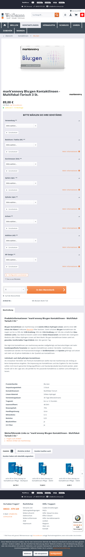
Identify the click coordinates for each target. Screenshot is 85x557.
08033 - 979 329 (11, 508)
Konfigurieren (56, 553)
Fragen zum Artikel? (13, 439)
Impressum (27, 523)
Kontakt (45, 529)
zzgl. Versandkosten (16, 105)
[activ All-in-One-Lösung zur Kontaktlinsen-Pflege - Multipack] (15, 468)
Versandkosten (37, 535)
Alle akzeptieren (41, 553)
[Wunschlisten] (65, 15)
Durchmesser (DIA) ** (13, 159)
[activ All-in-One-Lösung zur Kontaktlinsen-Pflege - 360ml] (42, 468)
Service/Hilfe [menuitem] (77, 11)
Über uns (45, 526)
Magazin (45, 523)
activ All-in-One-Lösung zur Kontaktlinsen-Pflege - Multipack (16, 479)
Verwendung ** (11, 120)
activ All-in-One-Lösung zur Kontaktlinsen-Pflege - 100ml (69, 479)
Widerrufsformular (30, 518)
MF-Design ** (10, 254)
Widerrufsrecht (28, 513)
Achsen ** (9, 216)
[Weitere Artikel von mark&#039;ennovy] (75, 94)
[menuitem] (45, 15)
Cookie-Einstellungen (50, 508)
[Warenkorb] (76, 15)
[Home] (4, 25)
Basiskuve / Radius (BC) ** (15, 140)
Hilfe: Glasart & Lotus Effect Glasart (50, 514)
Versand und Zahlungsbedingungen (31, 509)
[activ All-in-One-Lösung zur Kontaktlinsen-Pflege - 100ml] (69, 468)
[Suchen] (57, 15)
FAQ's (44, 510)
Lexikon (45, 521)
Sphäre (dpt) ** (11, 178)
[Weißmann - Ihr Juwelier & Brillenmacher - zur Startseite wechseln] (13, 16)
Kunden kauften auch (42, 451)
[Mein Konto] (70, 15)
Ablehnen (27, 553)
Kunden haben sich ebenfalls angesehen (18, 456)
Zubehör (7, 451)
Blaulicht (30, 329)
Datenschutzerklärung (61, 548)
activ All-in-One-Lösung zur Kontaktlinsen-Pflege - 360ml (42, 479)
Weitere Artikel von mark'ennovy (18, 441)
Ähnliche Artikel (24, 451)
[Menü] (81, 515)
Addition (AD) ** (11, 235)
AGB (24, 521)
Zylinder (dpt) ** (11, 197)
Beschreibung (8, 310)
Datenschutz (27, 516)
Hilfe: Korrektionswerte (51, 518)
